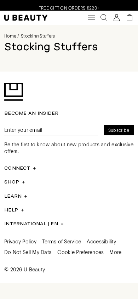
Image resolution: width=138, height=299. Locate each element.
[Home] (25, 18)
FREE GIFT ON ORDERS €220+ (69, 7)
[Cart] (129, 17)
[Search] (104, 17)
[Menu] (91, 17)
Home (10, 36)
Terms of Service (61, 241)
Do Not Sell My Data (28, 252)
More (115, 252)
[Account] (117, 17)
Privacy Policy (20, 241)
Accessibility (101, 241)
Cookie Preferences (80, 252)
